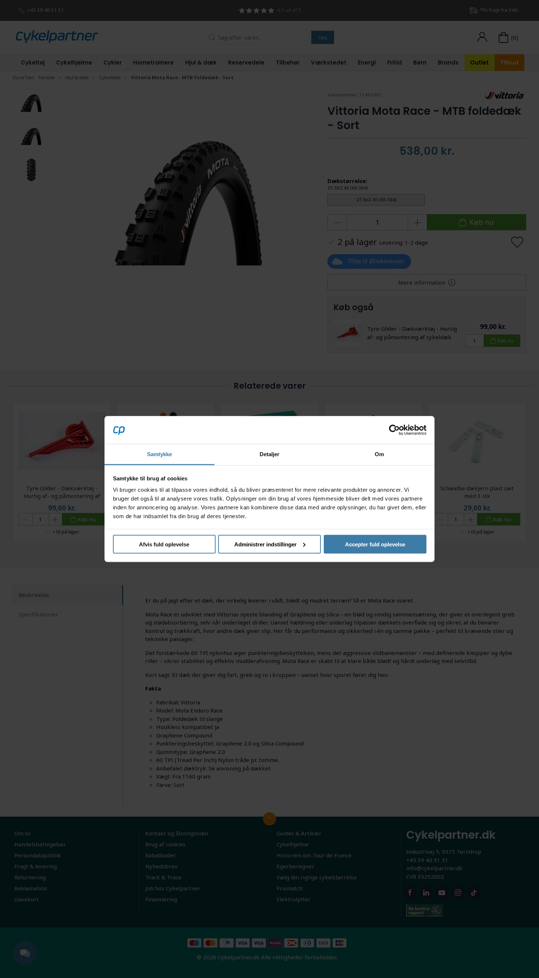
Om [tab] (379, 454)
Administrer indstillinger (265, 544)
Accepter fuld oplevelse (375, 544)
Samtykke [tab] (159, 454)
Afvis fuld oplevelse (164, 544)
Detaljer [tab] (270, 454)
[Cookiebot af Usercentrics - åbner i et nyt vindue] (394, 429)
